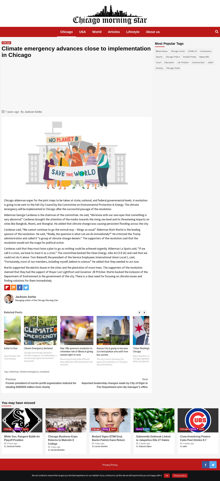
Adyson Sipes (145, 446)
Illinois (17, 429)
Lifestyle (132, 32)
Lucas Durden (101, 446)
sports (159, 56)
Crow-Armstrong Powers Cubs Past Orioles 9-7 (195, 438)
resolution (44, 371)
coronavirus (205, 51)
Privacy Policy (110, 464)
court (158, 62)
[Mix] (13, 287)
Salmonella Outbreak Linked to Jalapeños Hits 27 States (153, 438)
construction (198, 62)
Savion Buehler (58, 450)
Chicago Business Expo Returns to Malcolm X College (63, 440)
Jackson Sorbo (33, 112)
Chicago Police (173, 56)
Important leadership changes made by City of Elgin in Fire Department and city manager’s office (115, 383)
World (96, 32)
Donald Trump (189, 56)
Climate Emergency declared (38, 348)
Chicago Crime (178, 51)
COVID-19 (192, 51)
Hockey (159, 68)
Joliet (210, 62)
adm (185, 446)
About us (153, 32)
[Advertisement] (77, 83)
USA (82, 32)
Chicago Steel (173, 68)
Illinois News (162, 51)
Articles (114, 32)
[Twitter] (26, 287)
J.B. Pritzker (183, 62)
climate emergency (29, 371)
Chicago (66, 32)
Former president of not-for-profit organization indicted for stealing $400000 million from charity (41, 383)
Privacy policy (180, 476)
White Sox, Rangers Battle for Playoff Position (22, 438)
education (169, 62)
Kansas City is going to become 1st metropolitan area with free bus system (112, 351)
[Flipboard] (7, 287)
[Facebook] (20, 287)
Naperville (204, 56)
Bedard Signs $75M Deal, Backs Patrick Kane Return (108, 438)
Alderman (14, 371)
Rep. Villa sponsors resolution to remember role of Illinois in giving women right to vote (76, 351)
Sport (25, 429)
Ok (167, 476)
